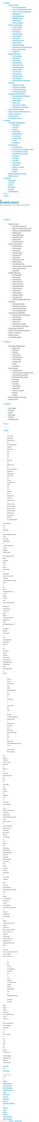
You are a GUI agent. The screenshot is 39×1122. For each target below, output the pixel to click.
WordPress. (18, 1121)
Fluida (10, 1121)
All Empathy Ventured (9, 202)
